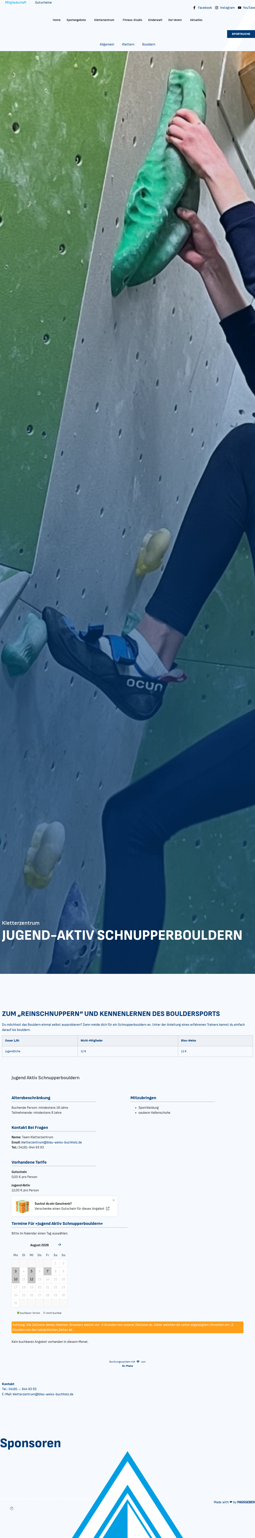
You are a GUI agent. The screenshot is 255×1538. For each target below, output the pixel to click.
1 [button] (55, 1263)
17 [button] (15, 1287)
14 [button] (47, 1279)
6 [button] (40, 1271)
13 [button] (39, 1279)
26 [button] (31, 1295)
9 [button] (63, 1271)
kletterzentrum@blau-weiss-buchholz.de (51, 1142)
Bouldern (148, 44)
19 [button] (31, 1287)
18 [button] (24, 1287)
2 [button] (63, 1263)
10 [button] (16, 1279)
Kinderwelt (155, 20)
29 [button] (55, 1295)
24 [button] (16, 1295)
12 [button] (31, 1279)
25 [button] (24, 1295)
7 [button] (47, 1271)
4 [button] (24, 1271)
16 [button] (63, 1279)
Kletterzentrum (104, 20)
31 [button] (15, 1303)
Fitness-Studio (132, 20)
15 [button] (55, 1279)
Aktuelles (196, 20)
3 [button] (16, 1271)
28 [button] (47, 1295)
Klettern (128, 44)
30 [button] (63, 1295)
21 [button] (47, 1287)
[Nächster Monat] (59, 1245)
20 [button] (39, 1287)
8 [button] (56, 1271)
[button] (16, 1263)
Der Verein (175, 20)
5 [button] (31, 1271)
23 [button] (63, 1287)
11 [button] (23, 1279)
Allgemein (107, 44)
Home (57, 20)
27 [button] (39, 1295)
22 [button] (55, 1287)
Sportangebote (76, 20)
